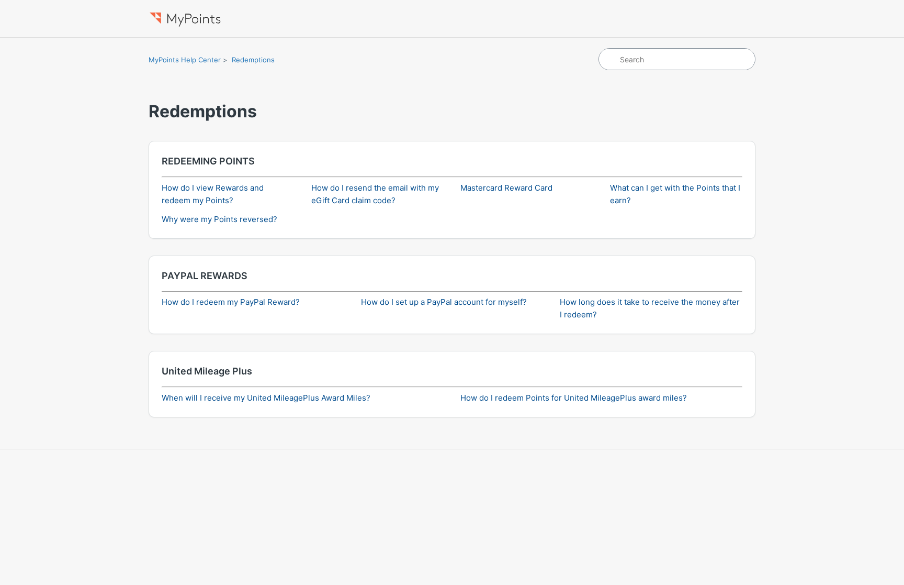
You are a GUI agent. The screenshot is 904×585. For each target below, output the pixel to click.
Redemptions (253, 60)
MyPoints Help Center (185, 60)
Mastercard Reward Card (506, 188)
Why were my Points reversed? (219, 219)
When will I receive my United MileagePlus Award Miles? (266, 398)
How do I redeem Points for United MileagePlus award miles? (573, 398)
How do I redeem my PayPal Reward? (231, 302)
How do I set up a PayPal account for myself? (444, 302)
